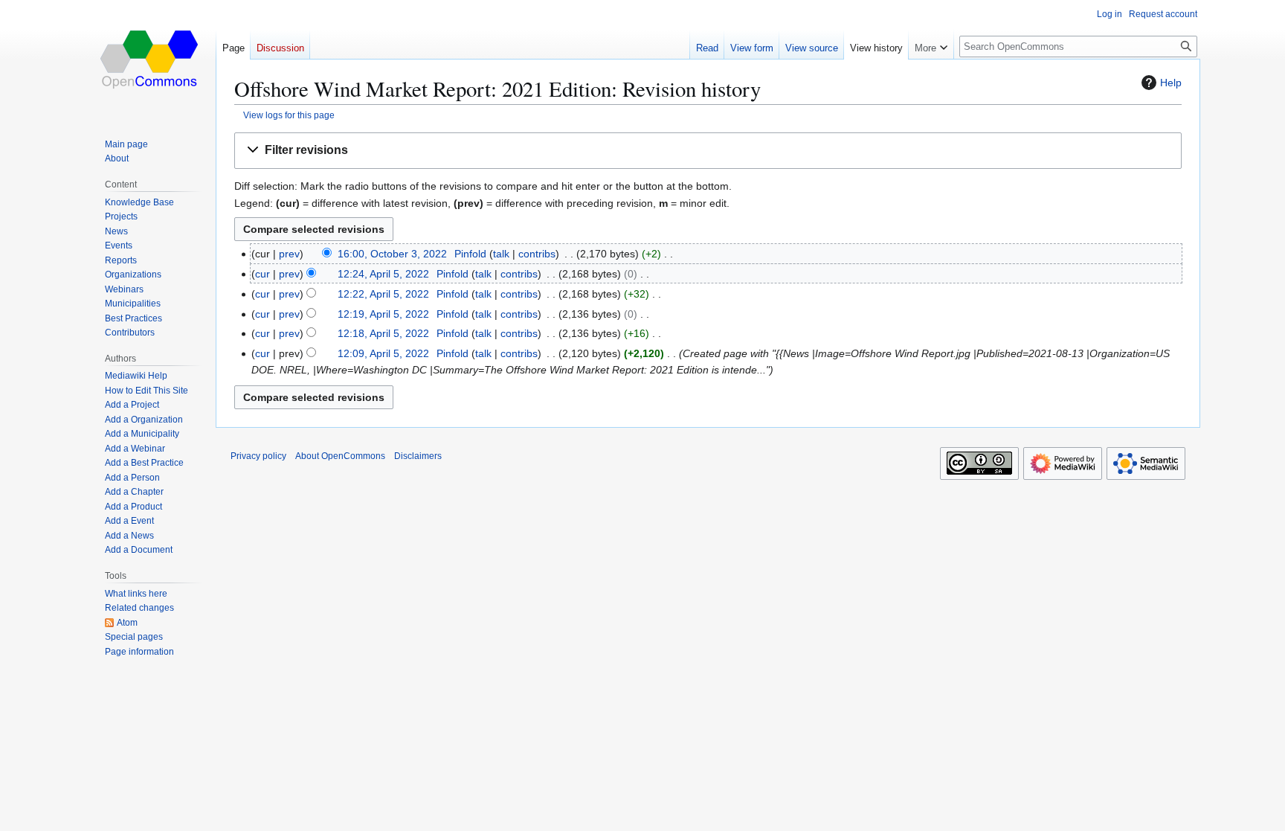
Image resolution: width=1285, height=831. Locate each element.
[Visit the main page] (150, 59)
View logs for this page (289, 115)
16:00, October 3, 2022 (392, 254)
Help (1171, 83)
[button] (708, 150)
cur (262, 274)
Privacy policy (258, 456)
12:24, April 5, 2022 (383, 274)
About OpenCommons (340, 456)
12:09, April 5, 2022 (383, 353)
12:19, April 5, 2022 (383, 314)
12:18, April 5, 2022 (383, 333)
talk (501, 254)
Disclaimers (418, 456)
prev (289, 254)
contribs (536, 254)
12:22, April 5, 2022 (383, 294)
